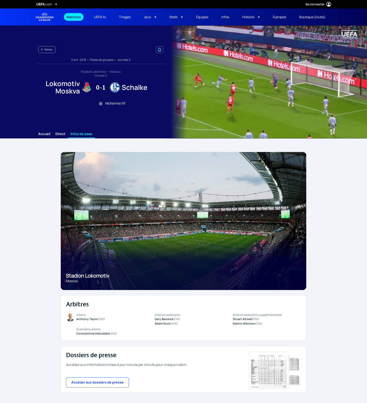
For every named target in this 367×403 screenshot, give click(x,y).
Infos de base (81, 134)
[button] (150, 17)
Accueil (44, 134)
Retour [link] (48, 49)
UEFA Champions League (45, 17)
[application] (266, 81)
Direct (60, 134)
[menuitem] (75, 17)
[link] (74, 17)
